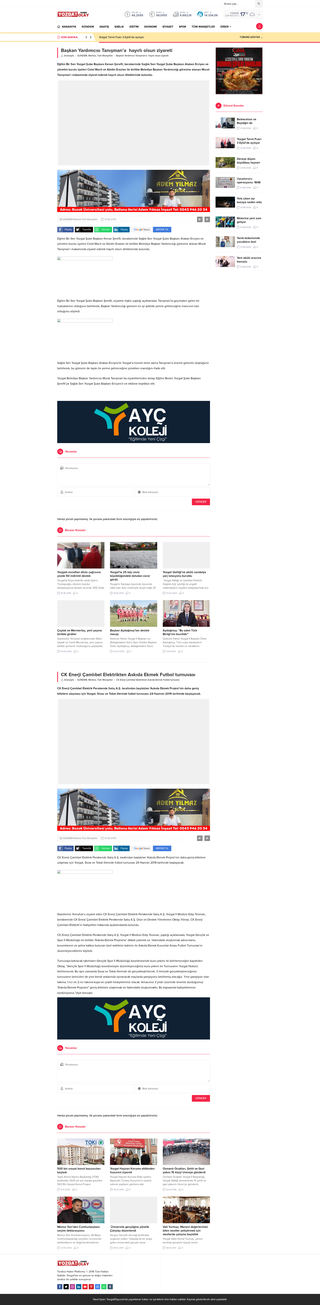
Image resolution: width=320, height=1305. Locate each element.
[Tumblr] (110, 1286)
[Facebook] (59, 1286)
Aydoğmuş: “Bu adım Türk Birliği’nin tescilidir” (180, 632)
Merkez (92, 55)
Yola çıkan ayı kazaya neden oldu (249, 200)
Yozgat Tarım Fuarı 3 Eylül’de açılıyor (249, 141)
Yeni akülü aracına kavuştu (249, 259)
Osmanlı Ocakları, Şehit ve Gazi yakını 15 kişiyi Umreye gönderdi (184, 1170)
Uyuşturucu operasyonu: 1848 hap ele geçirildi (249, 182)
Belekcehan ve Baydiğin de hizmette (246, 123)
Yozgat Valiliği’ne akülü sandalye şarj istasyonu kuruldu (184, 574)
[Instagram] (72, 1286)
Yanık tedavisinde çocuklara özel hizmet (248, 241)
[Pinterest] (91, 1286)
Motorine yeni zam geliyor (249, 220)
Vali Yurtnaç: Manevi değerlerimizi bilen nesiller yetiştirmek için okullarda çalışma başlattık (185, 1230)
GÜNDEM (82, 55)
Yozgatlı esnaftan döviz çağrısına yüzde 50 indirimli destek (79, 574)
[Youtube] (85, 1286)
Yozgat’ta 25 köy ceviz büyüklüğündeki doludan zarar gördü (130, 575)
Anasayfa (69, 55)
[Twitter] (66, 1286)
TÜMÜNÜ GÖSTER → (251, 37)
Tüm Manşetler (105, 55)
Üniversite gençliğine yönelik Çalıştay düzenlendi (129, 1228)
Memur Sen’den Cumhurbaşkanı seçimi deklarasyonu (78, 1228)
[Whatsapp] (103, 1286)
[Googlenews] (97, 1286)
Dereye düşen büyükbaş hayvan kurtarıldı (124, 37)
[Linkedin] (78, 1286)
